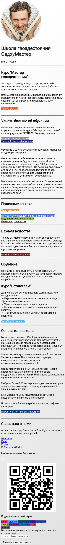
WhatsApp (23, 521)
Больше (5, 527)
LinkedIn (24, 524)
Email (4, 521)
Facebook (41, 521)
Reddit (32, 524)
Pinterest (14, 524)
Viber (32, 521)
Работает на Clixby (11, 447)
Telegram (13, 521)
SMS (4, 524)
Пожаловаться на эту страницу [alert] (16, 542)
